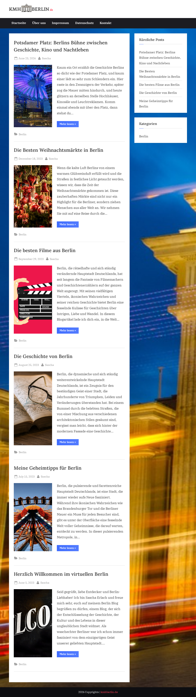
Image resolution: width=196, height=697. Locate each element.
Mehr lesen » (69, 124)
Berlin (22, 134)
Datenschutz (84, 23)
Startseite (18, 23)
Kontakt (105, 23)
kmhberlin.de (109, 692)
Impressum (60, 23)
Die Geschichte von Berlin (43, 356)
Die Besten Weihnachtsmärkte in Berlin (58, 150)
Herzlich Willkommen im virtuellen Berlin (61, 574)
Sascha (46, 58)
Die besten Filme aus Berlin (45, 250)
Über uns (39, 23)
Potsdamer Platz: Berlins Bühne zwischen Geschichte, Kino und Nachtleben (160, 57)
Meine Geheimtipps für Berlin (48, 468)
